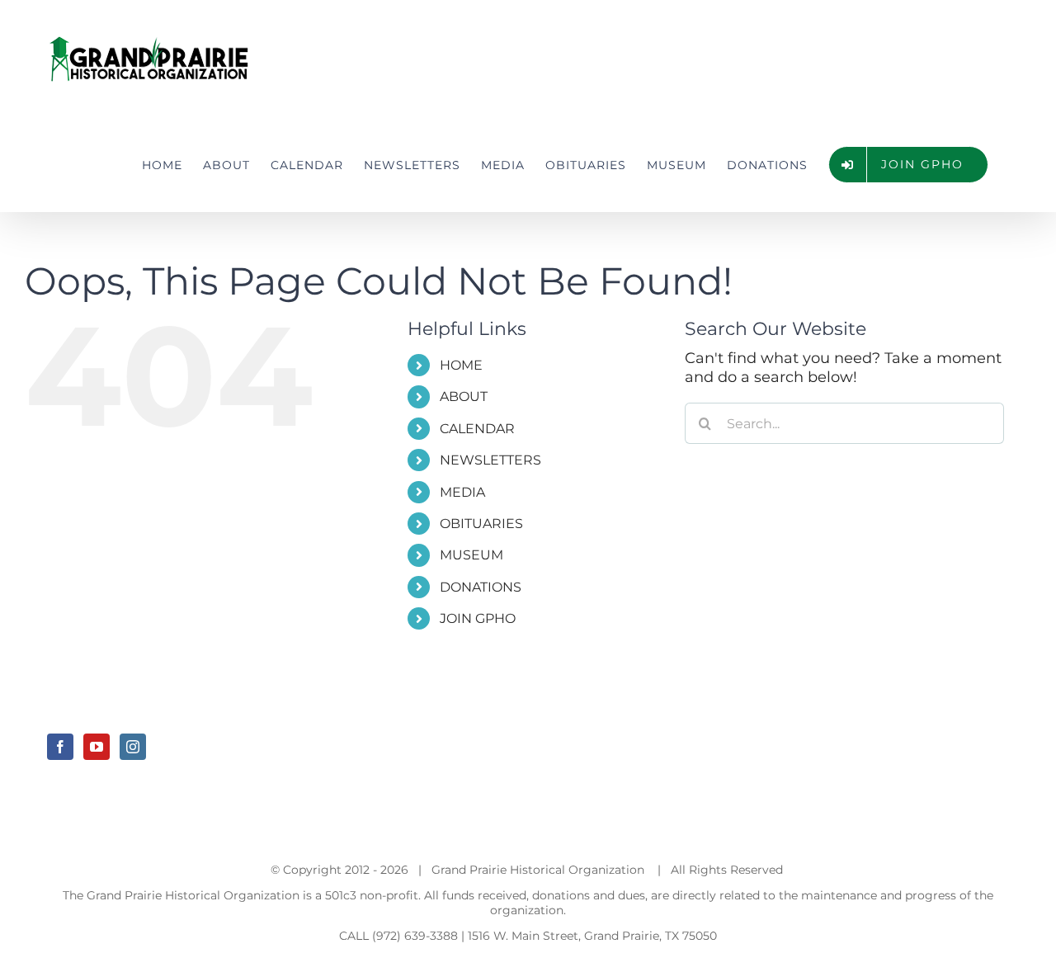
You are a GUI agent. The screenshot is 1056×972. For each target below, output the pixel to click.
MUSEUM (471, 555)
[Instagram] (133, 747)
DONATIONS (480, 587)
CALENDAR (477, 428)
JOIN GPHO (478, 618)
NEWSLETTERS (490, 460)
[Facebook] (60, 747)
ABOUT (464, 396)
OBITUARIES (481, 523)
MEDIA (462, 492)
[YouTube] (96, 747)
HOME (461, 365)
